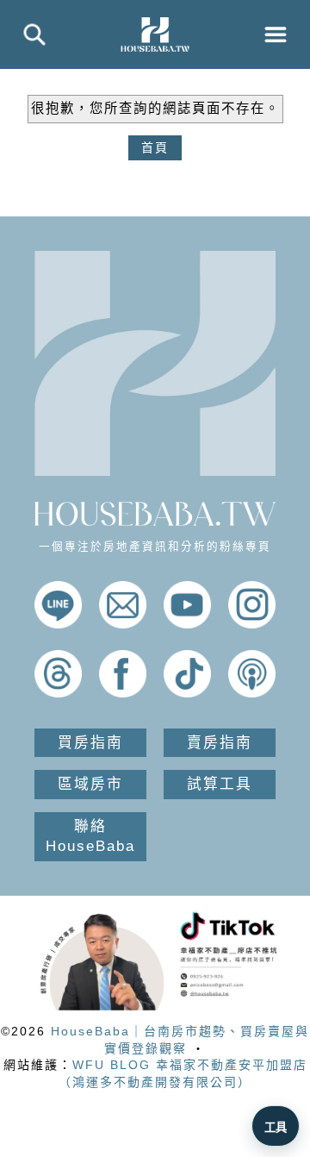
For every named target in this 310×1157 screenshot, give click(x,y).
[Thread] (58, 693)
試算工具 (219, 784)
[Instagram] (252, 624)
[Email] (122, 624)
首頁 (155, 147)
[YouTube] (187, 624)
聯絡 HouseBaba (90, 836)
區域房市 (90, 784)
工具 (275, 1127)
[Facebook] (122, 693)
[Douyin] (187, 693)
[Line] (58, 624)
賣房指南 (219, 743)
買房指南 (90, 743)
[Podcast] (252, 693)
